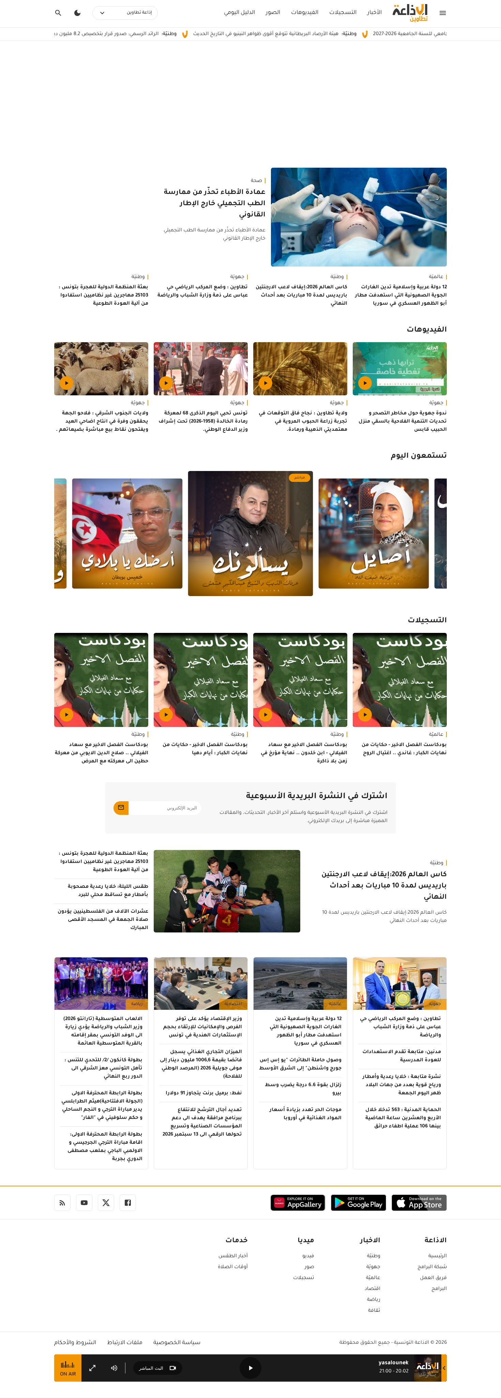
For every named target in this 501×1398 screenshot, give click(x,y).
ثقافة (374, 1311)
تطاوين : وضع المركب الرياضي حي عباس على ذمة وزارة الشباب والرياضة (202, 292)
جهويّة (237, 277)
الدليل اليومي (239, 13)
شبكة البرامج (432, 1267)
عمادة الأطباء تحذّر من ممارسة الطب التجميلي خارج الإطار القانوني (214, 204)
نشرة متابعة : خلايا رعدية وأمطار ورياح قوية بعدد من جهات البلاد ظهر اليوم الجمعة (402, 1085)
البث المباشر (151, 1368)
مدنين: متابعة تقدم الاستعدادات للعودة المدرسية (401, 1056)
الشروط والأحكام (75, 1343)
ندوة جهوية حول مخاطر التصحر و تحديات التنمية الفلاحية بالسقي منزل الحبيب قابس (403, 422)
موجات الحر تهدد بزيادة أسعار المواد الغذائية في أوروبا (305, 1114)
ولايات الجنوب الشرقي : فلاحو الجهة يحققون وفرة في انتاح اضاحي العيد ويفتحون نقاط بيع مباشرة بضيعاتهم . (102, 422)
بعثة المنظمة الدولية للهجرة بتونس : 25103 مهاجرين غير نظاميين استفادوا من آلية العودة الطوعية (103, 296)
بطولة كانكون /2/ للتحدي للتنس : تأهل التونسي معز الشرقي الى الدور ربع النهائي (103, 1069)
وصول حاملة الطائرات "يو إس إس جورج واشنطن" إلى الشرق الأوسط (300, 1065)
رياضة (136, 1004)
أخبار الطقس (233, 1256)
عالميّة (436, 277)
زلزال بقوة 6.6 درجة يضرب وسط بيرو (303, 1089)
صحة (256, 181)
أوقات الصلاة (233, 1267)
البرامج (439, 1289)
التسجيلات (342, 13)
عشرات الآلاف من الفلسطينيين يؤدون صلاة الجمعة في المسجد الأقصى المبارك (103, 920)
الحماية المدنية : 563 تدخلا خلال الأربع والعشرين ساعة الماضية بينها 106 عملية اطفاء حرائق (403, 1118)
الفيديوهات (304, 13)
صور (309, 1267)
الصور (273, 13)
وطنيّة (337, 277)
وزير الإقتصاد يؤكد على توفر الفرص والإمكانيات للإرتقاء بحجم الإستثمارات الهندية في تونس (202, 1027)
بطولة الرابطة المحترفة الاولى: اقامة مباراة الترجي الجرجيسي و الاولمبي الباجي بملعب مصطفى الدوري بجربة (104, 1147)
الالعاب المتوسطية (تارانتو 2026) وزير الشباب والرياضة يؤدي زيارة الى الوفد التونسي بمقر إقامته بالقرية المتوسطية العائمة (102, 1032)
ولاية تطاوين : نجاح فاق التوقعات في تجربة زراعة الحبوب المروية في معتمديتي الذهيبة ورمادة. (303, 422)
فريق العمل (433, 1278)
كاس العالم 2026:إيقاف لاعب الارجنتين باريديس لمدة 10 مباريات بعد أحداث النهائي (301, 296)
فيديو (308, 1256)
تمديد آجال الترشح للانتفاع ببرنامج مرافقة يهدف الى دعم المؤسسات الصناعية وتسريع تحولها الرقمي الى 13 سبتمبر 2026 (202, 1123)
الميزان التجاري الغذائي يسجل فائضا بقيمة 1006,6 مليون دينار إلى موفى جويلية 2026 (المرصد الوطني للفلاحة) (201, 1065)
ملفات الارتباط (124, 1343)
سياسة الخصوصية (176, 1343)
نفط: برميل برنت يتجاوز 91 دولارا (204, 1093)
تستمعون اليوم (419, 457)
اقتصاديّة (233, 1004)
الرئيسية (437, 1256)
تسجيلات (303, 1278)
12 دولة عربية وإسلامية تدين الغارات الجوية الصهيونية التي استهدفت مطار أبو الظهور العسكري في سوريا (401, 296)
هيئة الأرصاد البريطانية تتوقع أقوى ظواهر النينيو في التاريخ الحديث (326, 34)
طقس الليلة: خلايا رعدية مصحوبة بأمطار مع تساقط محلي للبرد (108, 891)
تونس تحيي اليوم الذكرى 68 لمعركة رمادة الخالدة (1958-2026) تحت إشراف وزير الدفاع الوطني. (203, 422)
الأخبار (374, 13)
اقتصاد (372, 1289)
